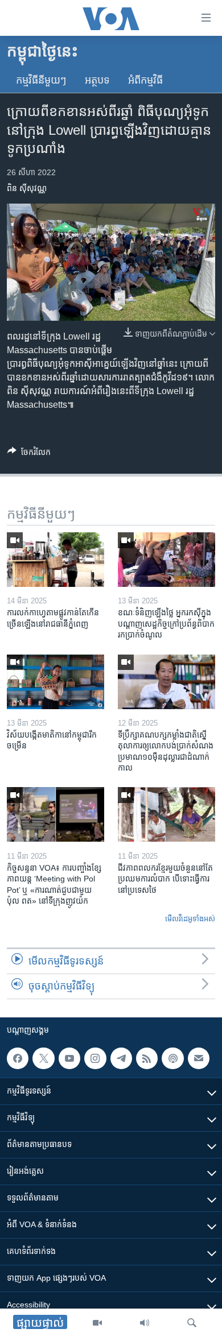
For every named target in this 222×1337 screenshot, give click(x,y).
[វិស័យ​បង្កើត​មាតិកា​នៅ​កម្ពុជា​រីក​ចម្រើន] (55, 682)
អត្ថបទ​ (97, 80)
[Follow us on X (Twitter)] (43, 1058)
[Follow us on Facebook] (17, 1058)
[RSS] (147, 1058)
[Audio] (145, 1323)
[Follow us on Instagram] (95, 1058)
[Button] (29, 454)
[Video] (97, 1323)
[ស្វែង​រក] (192, 1323)
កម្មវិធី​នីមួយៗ (41, 80)
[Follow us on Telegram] (121, 1058)
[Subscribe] (198, 1058)
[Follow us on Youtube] (69, 1058)
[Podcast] (172, 1058)
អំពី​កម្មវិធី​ (145, 80)
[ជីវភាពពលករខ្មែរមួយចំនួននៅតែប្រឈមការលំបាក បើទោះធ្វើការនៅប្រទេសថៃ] (166, 814)
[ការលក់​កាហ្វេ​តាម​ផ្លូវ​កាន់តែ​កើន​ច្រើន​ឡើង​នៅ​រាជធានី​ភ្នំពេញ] (55, 559)
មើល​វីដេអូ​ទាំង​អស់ (190, 918)
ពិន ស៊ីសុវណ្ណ (27, 188)
